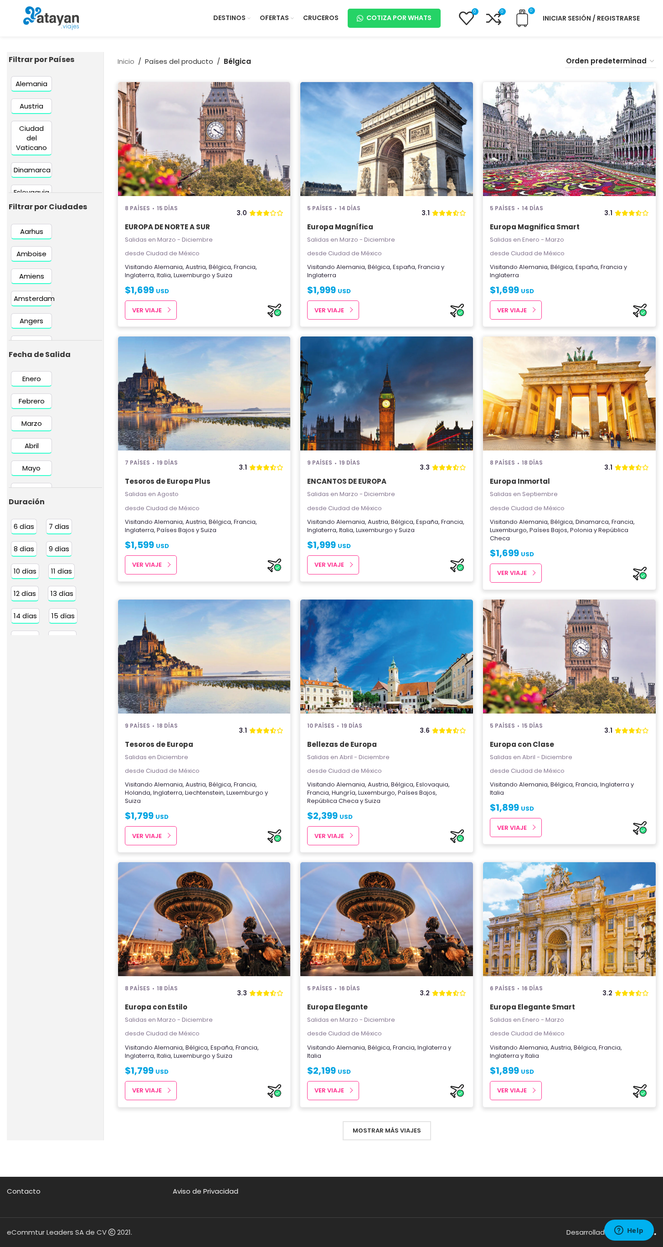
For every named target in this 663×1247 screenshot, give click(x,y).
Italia (164, 275)
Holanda (137, 792)
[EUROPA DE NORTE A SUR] (204, 139)
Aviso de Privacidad (205, 1191)
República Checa (333, 801)
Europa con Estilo (156, 1007)
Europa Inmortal (520, 481)
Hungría (343, 792)
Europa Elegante (337, 1007)
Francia (245, 267)
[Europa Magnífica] (386, 139)
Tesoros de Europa (159, 744)
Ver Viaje (147, 310)
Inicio (126, 61)
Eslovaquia (432, 784)
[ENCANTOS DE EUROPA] (386, 393)
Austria (195, 267)
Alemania (168, 267)
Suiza (224, 275)
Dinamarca (592, 521)
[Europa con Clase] (569, 657)
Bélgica (220, 267)
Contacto (24, 1191)
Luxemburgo (192, 275)
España (404, 267)
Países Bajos (176, 530)
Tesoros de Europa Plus (168, 481)
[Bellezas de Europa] (386, 657)
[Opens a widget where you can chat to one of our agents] (629, 1231)
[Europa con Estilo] (204, 919)
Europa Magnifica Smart (535, 227)
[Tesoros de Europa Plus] (204, 393)
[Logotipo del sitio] (51, 17)
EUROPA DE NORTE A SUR (167, 227)
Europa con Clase (522, 744)
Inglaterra (139, 275)
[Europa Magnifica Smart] (569, 139)
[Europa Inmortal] (569, 393)
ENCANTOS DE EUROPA (346, 481)
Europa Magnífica (340, 227)
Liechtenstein (204, 792)
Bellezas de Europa (342, 744)
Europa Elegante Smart (532, 1007)
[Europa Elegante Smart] (569, 919)
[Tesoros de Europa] (204, 657)
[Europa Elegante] (386, 919)
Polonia (581, 530)
